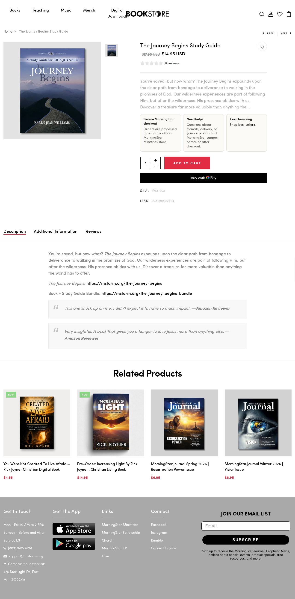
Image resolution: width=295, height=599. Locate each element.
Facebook (159, 524)
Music (66, 10)
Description (14, 232)
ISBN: (145, 200)
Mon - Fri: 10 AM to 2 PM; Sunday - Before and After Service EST (24, 532)
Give (105, 556)
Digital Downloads (117, 13)
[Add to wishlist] (262, 46)
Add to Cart (187, 163)
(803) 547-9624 (20, 548)
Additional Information (55, 232)
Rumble (157, 540)
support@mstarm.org (26, 556)
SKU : (144, 190)
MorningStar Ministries (120, 524)
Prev (270, 33)
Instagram (159, 532)
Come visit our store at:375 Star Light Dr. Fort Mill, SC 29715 (24, 571)
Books (14, 10)
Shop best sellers (242, 124)
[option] (52, 90)
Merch (89, 10)
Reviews (94, 232)
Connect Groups (163, 548)
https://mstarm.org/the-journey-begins (124, 283)
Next (284, 33)
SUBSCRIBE (246, 540)
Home (7, 31)
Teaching (40, 10)
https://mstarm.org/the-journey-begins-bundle (146, 293)
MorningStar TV (114, 548)
